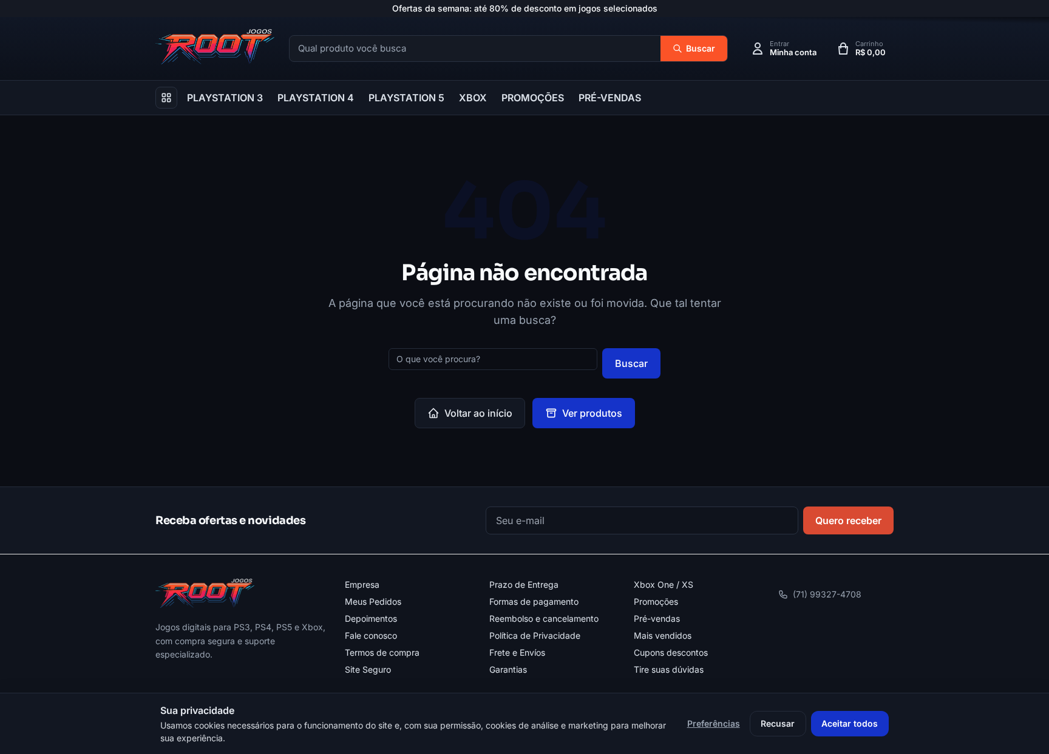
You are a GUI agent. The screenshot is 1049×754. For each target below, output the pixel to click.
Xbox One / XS (663, 584)
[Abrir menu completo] (166, 98)
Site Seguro (368, 669)
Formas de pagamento (534, 601)
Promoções (656, 601)
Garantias (508, 669)
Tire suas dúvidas (669, 669)
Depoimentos (371, 618)
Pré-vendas (657, 618)
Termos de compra (382, 652)
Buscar (631, 363)
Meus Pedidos (373, 601)
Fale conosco (371, 635)
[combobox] (475, 49)
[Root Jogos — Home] (214, 46)
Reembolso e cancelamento (544, 618)
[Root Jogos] (204, 593)
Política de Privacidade (534, 635)
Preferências (713, 723)
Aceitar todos (849, 723)
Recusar (778, 723)
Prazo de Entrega (523, 584)
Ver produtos (592, 413)
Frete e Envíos (517, 652)
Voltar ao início (478, 413)
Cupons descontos (671, 652)
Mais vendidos (662, 635)
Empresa (362, 584)
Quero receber (848, 520)
